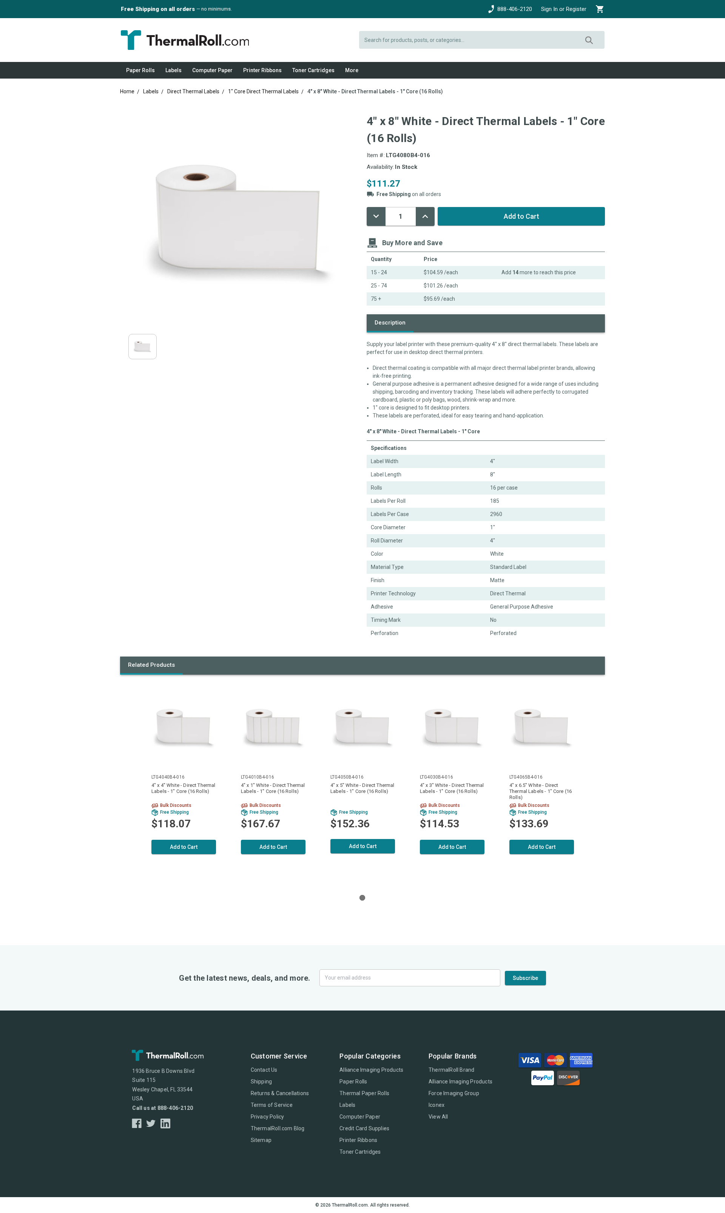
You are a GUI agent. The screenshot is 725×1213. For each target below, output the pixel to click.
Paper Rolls (140, 70)
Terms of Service (272, 1105)
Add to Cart (183, 847)
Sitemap (261, 1140)
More (351, 70)
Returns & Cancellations (280, 1093)
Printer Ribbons (262, 70)
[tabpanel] (183, 783)
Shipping (261, 1082)
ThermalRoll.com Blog (278, 1128)
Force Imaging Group (454, 1093)
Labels (173, 70)
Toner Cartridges (313, 70)
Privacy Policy (267, 1117)
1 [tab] (362, 898)
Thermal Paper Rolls (364, 1093)
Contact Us (264, 1070)
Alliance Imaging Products (371, 1070)
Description (390, 322)
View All (438, 1117)
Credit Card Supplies (364, 1128)
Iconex (436, 1105)
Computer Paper (212, 70)
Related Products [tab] (151, 664)
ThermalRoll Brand (451, 1070)
